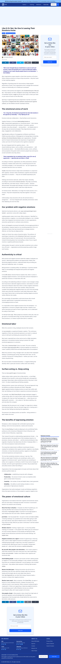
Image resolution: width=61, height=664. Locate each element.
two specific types (11, 373)
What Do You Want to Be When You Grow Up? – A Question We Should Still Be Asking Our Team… (50, 465)
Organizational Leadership (10, 33)
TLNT (2, 646)
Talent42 (18, 646)
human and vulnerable (7, 553)
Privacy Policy (49, 641)
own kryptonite (8, 575)
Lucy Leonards (7, 331)
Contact (33, 646)
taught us (15, 94)
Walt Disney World (16, 394)
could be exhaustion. (27, 546)
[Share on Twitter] (20, 63)
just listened (7, 524)
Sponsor (33, 643)
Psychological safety (13, 511)
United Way (28, 580)
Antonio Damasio (20, 181)
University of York (22, 236)
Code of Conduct (50, 646)
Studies (4, 170)
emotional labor (13, 345)
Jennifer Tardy (43, 460)
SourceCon (19, 641)
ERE (2, 641)
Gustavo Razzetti (9, 57)
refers (17, 347)
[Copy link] (35, 63)
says (12, 314)
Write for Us (34, 648)
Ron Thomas (43, 442)
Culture (3, 33)
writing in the (5, 138)
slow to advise (34, 516)
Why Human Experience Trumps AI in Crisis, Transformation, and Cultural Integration (49, 447)
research (10, 225)
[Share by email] (27, 63)
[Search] (57, 4)
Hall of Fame (34, 650)
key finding (10, 429)
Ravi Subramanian (44, 449)
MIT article (8, 274)
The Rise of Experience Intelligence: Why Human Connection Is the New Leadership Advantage (49, 440)
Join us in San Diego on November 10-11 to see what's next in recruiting (30, 1)
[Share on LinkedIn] (5, 63)
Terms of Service (50, 643)
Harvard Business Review (15, 138)
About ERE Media (35, 641)
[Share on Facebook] (12, 63)
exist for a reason (25, 258)
